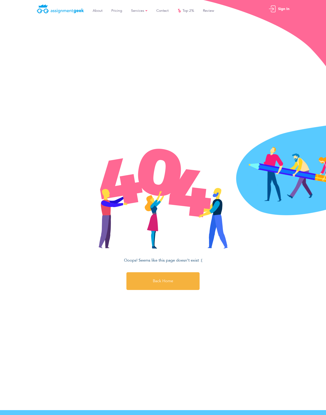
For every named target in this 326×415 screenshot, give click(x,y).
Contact (162, 10)
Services (137, 10)
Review (208, 10)
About (97, 10)
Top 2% (188, 10)
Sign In (283, 9)
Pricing (116, 10)
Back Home (163, 280)
